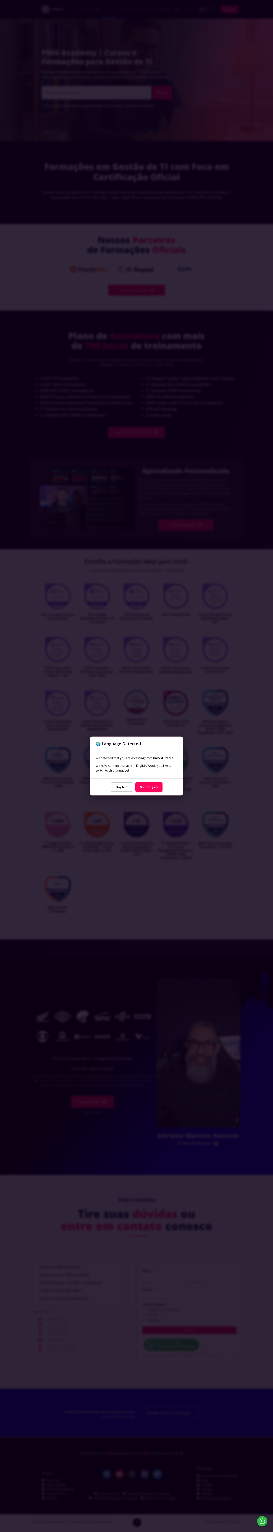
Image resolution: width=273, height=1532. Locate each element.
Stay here (122, 787)
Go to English (149, 787)
